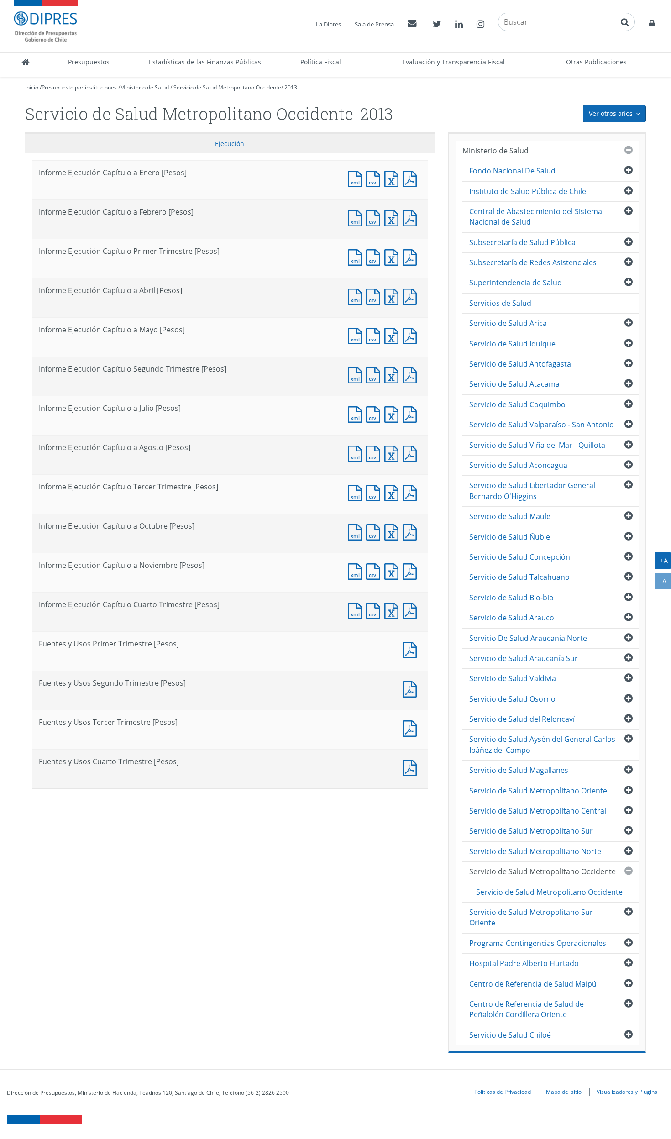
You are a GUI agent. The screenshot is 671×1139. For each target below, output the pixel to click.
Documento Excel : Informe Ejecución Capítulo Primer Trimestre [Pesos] (393, 256)
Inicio (31, 87)
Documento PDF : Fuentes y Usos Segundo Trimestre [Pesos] (412, 688)
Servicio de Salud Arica (508, 323)
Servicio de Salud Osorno (512, 699)
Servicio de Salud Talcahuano (519, 577)
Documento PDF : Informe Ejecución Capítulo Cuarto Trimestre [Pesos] (412, 609)
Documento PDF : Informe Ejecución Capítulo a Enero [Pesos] (412, 178)
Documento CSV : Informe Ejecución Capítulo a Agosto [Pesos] (375, 452)
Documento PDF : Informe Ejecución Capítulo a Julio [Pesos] (412, 413)
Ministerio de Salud (144, 87)
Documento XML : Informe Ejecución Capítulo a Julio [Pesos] (357, 413)
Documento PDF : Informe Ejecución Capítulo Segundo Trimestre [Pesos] (412, 374)
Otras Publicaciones (596, 62)
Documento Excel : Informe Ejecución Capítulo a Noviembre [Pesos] (393, 570)
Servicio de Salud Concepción (519, 557)
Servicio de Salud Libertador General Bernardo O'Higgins (532, 490)
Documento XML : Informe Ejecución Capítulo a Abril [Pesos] (357, 295)
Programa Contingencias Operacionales (537, 943)
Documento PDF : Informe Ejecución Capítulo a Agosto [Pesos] (412, 452)
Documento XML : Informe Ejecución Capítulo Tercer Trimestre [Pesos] (357, 492)
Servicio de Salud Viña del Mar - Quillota (537, 445)
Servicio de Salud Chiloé (510, 1035)
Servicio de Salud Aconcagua (518, 465)
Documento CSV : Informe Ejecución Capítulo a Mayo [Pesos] (375, 335)
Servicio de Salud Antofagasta (520, 364)
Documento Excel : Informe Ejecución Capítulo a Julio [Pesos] (393, 413)
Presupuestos (89, 62)
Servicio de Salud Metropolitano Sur (531, 831)
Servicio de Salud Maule (509, 516)
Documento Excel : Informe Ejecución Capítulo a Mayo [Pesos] (393, 335)
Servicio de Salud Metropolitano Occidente (227, 87)
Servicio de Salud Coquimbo (517, 404)
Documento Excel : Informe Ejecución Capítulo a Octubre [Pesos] (393, 531)
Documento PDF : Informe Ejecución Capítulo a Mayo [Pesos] (412, 335)
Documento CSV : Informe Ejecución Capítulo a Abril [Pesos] (375, 295)
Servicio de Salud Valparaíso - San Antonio (541, 425)
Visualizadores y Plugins (627, 1091)
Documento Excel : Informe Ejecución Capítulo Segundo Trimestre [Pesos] (393, 374)
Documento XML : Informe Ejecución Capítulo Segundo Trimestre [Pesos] (357, 374)
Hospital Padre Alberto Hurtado (524, 963)
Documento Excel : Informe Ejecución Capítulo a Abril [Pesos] (393, 295)
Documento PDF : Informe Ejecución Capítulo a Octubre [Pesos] (412, 531)
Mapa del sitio (564, 1091)
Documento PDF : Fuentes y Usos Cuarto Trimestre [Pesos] (412, 766)
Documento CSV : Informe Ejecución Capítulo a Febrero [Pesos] (375, 217)
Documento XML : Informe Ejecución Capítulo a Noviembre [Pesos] (357, 570)
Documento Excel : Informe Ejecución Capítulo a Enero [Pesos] (393, 178)
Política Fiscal (320, 62)
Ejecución (229, 143)
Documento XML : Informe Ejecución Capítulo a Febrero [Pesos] (357, 217)
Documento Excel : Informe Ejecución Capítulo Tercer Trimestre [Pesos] (393, 492)
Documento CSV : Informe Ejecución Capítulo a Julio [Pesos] (375, 413)
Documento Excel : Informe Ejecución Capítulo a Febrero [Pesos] (393, 217)
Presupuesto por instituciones (79, 87)
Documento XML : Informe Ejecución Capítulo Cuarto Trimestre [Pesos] (357, 609)
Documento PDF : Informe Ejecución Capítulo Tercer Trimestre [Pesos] (412, 492)
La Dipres (328, 24)
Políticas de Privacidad (502, 1091)
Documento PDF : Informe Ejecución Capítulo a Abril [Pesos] (412, 295)
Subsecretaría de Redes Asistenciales (533, 262)
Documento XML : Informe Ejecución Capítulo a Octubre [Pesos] (357, 531)
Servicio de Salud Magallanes (518, 770)
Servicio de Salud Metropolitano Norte (535, 851)
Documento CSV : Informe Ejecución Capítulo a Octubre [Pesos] (375, 531)
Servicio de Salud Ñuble (509, 537)
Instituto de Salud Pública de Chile (527, 191)
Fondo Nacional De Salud (512, 171)
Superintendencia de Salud (515, 283)
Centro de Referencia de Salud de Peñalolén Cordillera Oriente (526, 1009)
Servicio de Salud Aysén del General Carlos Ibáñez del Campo (542, 744)
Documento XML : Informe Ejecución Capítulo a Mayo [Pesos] (357, 335)
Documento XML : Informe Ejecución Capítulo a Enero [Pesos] (357, 178)
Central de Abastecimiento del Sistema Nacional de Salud (535, 216)
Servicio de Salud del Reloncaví (522, 719)
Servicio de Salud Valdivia (512, 678)
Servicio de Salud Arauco (511, 618)
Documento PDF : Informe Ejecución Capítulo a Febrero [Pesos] (412, 217)
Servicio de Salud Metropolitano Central (537, 811)
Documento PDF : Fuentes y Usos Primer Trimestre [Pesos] (412, 649)
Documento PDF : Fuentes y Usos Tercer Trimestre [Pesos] (412, 727)
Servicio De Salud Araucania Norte (528, 638)
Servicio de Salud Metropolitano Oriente (538, 791)
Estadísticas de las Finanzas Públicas (205, 62)
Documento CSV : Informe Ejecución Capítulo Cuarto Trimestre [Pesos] (375, 609)
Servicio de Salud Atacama (514, 384)
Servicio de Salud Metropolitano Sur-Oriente (532, 917)
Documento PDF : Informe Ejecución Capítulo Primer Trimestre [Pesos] (412, 256)
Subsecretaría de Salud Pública (522, 242)
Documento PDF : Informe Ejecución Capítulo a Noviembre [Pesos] (412, 570)
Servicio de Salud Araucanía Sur (523, 658)
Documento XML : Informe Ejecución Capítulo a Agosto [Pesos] (357, 452)
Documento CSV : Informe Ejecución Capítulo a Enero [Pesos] (375, 178)
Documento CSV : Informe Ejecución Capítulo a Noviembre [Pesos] (375, 570)
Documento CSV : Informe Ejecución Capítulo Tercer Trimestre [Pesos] (375, 492)
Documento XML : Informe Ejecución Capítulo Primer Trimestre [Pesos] (357, 256)
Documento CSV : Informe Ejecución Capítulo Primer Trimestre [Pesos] (375, 256)
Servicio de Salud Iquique (512, 344)
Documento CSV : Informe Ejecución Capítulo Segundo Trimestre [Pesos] (375, 374)
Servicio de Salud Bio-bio (511, 598)
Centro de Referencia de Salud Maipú (533, 984)
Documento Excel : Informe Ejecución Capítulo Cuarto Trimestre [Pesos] (393, 609)
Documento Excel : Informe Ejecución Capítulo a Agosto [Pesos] (393, 452)
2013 (290, 87)
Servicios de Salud (500, 303)
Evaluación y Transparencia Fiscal (453, 62)
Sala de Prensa (374, 24)
